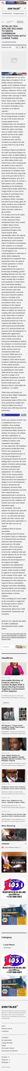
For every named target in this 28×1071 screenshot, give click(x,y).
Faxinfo (4, 1045)
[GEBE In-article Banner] (14, 415)
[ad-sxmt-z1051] (14, 888)
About (3, 1026)
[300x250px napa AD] (14, 914)
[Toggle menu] (2, 8)
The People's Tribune (8, 1048)
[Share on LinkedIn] (25, 47)
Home (3, 22)
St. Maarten (5, 1031)
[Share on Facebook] (20, 47)
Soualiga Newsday (18, 13)
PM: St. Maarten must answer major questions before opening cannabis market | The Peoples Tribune (14, 815)
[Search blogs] (24, 8)
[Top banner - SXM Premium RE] (14, 2)
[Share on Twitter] (22, 47)
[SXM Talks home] (14, 8)
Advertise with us (7, 1028)
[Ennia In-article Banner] (14, 646)
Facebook (4, 1057)
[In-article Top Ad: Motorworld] (14, 73)
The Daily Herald (7, 13)
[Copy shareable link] (17, 47)
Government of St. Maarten (10, 1051)
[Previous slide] (23, 826)
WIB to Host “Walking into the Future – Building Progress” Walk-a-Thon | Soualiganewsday (14, 801)
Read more (7, 702)
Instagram (5, 1060)
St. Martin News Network (10, 22)
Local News (5, 1037)
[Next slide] (25, 826)
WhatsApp (5, 1062)
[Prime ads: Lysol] (14, 862)
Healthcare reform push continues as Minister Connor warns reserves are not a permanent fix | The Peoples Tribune (13, 788)
